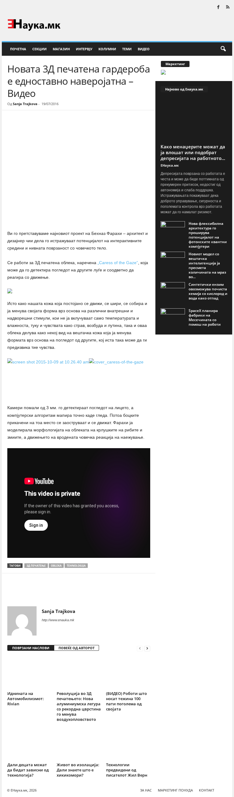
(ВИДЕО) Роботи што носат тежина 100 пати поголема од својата (126, 701)
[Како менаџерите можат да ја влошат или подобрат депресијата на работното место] (194, 119)
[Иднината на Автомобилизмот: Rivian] (29, 672)
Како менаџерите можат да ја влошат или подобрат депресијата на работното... (193, 152)
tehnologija (76, 566)
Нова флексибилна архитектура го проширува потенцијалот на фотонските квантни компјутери (208, 235)
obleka (56, 566)
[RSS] (227, 7)
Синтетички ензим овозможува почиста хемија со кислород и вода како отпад (208, 291)
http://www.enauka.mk (58, 620)
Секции (39, 49)
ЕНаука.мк (170, 165)
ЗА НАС (146, 790)
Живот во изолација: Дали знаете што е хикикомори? (78, 770)
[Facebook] (218, 7)
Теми (127, 49)
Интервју (84, 49)
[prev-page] (140, 648)
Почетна (18, 49)
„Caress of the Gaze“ (118, 262)
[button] (223, 49)
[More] (63, 128)
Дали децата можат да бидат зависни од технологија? (28, 770)
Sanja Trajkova (25, 103)
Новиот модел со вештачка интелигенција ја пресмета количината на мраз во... (207, 265)
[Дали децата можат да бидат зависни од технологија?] (29, 743)
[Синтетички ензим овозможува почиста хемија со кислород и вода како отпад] (173, 291)
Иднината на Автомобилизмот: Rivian (25, 699)
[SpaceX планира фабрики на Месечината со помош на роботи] (173, 317)
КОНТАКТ (206, 790)
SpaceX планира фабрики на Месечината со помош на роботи (205, 317)
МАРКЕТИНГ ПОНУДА (175, 790)
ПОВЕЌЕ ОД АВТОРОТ (76, 648)
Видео (144, 49)
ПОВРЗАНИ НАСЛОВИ (30, 648)
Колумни (107, 49)
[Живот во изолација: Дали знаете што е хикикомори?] (79, 743)
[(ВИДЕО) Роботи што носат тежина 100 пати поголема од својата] (128, 672)
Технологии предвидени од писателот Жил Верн (126, 770)
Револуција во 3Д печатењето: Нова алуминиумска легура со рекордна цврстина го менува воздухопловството (79, 706)
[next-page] (147, 648)
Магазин (61, 49)
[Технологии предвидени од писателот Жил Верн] (128, 743)
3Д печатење (36, 566)
